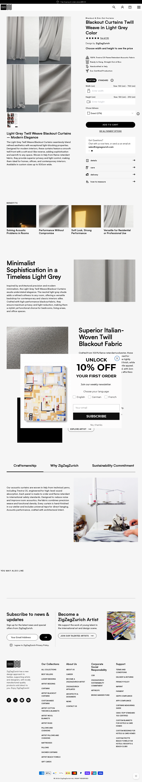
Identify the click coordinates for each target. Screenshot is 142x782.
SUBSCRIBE (96, 416)
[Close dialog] (117, 358)
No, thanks (96, 425)
